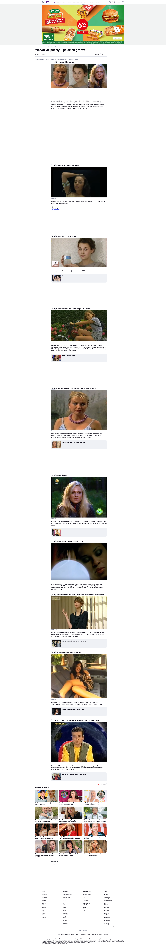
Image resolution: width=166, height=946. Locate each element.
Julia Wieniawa (44, 894)
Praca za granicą (107, 921)
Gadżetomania (65, 914)
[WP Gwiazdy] (51, 2)
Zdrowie (43, 913)
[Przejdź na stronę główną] (43, 3)
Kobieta (43, 911)
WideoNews (91, 2)
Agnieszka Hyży (45, 900)
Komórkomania (65, 913)
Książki (64, 904)
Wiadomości (44, 903)
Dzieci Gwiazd (76, 2)
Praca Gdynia (106, 916)
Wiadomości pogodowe (87, 908)
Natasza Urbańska (107, 897)
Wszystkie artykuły (86, 903)
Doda (84, 897)
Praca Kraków (106, 907)
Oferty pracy (106, 904)
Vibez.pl (84, 907)
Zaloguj (118, 2)
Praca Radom (106, 913)
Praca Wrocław (106, 910)
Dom (63, 903)
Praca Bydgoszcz (107, 917)
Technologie (44, 907)
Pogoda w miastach (86, 910)
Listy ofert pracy (106, 923)
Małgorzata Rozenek (66, 897)
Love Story (84, 2)
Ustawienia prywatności (102, 934)
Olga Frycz (106, 894)
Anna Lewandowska (45, 893)
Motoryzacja (44, 910)
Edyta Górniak (65, 893)
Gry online (44, 917)
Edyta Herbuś (106, 898)
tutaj (66, 943)
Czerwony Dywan (67, 2)
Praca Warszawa (107, 906)
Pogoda (43, 916)
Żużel (64, 921)
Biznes (43, 906)
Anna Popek (85, 900)
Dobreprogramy (65, 911)
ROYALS (98, 2)
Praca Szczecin (106, 914)
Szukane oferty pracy (107, 924)
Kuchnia (64, 906)
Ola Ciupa (85, 893)
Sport (43, 904)
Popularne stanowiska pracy (109, 926)
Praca (43, 914)
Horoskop (64, 907)
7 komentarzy (97, 54)
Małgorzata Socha (45, 898)
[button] (113, 2)
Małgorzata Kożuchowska (67, 894)
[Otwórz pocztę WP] (110, 2)
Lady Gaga (64, 900)
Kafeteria (64, 910)
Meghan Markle (44, 897)
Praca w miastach (107, 920)
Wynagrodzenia (65, 923)
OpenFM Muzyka (86, 905)
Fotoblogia (64, 916)
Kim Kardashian (86, 898)
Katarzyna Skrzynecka (87, 894)
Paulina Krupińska (107, 893)
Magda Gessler (65, 898)
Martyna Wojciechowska (108, 900)
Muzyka (58, 2)
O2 (83, 911)
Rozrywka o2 (65, 924)
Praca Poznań (106, 911)
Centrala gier (65, 920)
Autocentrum (65, 917)
